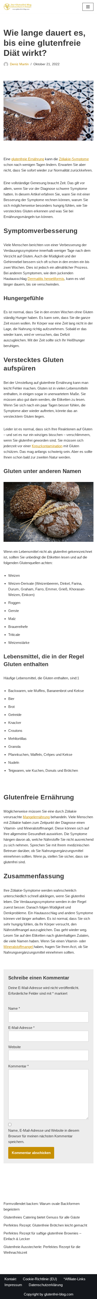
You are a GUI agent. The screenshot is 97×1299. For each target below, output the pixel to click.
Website (14, 1047)
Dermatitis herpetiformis (46, 279)
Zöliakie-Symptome (74, 159)
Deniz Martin (19, 64)
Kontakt (10, 1279)
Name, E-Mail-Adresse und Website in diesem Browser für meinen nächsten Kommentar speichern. (43, 1136)
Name (14, 1008)
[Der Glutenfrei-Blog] (18, 6)
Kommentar (18, 1066)
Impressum (13, 1285)
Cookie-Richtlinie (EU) (40, 1279)
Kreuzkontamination (47, 446)
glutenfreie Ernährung (27, 159)
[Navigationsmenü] (87, 7)
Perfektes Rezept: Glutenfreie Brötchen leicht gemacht (45, 1225)
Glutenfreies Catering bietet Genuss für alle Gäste (42, 1217)
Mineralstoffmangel (19, 947)
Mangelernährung (36, 817)
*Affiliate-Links (74, 1279)
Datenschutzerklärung (46, 1285)
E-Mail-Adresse (21, 1028)
